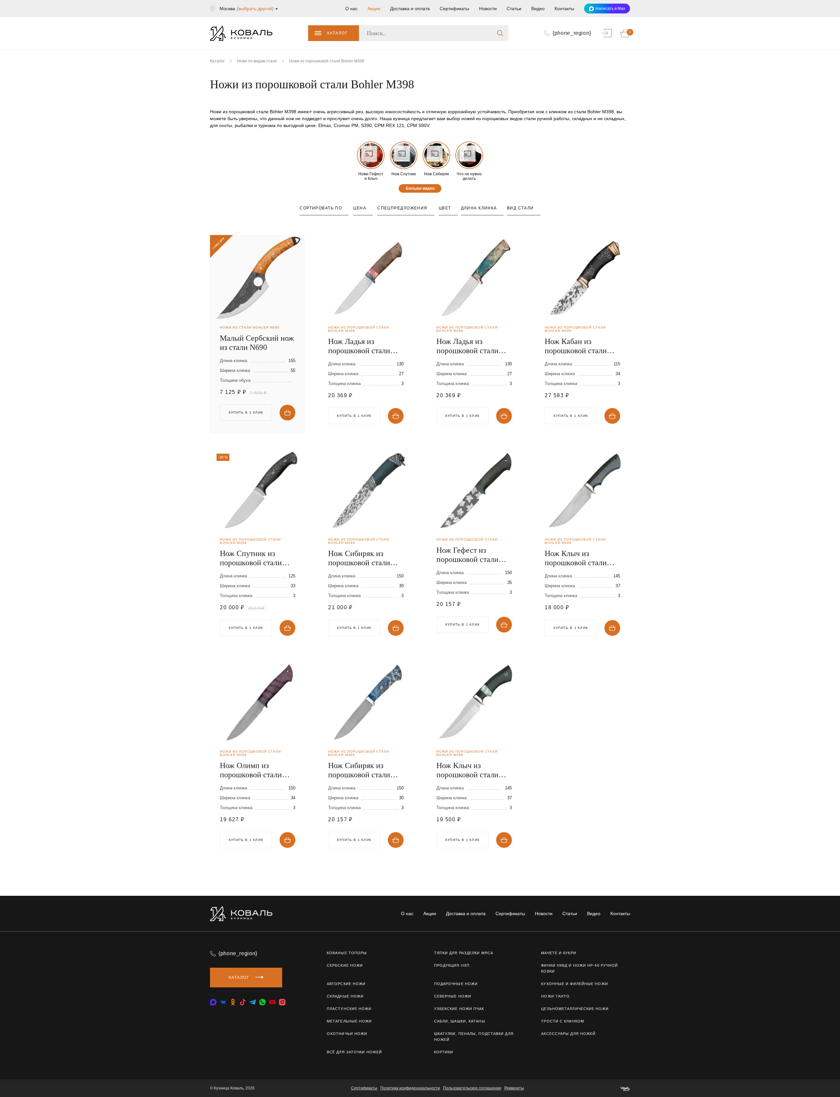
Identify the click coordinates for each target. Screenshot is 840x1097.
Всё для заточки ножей (354, 1052)
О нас (351, 8)
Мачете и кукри (558, 953)
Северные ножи (452, 996)
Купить (287, 412)
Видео (538, 8)
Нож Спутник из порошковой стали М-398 (251, 558)
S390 (366, 125)
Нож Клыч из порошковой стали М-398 (576, 558)
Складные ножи (345, 996)
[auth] (607, 33)
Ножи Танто (555, 996)
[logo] (241, 33)
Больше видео (420, 188)
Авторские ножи (346, 984)
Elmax (324, 125)
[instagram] (282, 1002)
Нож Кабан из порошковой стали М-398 (576, 346)
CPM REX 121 (389, 125)
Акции (374, 8)
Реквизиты (514, 1088)
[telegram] (252, 1002)
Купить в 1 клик (354, 416)
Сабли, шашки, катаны (459, 1021)
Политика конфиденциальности (410, 1088)
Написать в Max (610, 8)
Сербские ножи (345, 965)
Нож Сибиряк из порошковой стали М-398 (359, 558)
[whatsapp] (262, 1002)
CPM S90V (418, 125)
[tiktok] (243, 1002)
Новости (488, 8)
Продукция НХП (452, 965)
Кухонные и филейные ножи (574, 984)
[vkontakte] (213, 1002)
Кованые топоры (347, 953)
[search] (500, 33)
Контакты (564, 8)
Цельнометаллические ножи (574, 1009)
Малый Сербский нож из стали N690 (257, 343)
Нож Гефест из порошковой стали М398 (467, 555)
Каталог (337, 33)
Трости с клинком (562, 1021)
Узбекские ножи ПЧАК (459, 1009)
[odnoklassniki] (233, 1002)
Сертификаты (454, 8)
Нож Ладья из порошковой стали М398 (359, 346)
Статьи (514, 8)
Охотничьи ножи (347, 1034)
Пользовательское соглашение (472, 1088)
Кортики (443, 1052)
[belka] (625, 1088)
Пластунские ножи (349, 1009)
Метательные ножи (349, 1021)
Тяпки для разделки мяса (463, 953)
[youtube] (272, 1002)
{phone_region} (238, 953)
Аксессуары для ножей (568, 1034)
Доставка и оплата (410, 8)
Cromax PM (346, 125)
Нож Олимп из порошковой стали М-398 (251, 770)
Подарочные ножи (456, 984)
